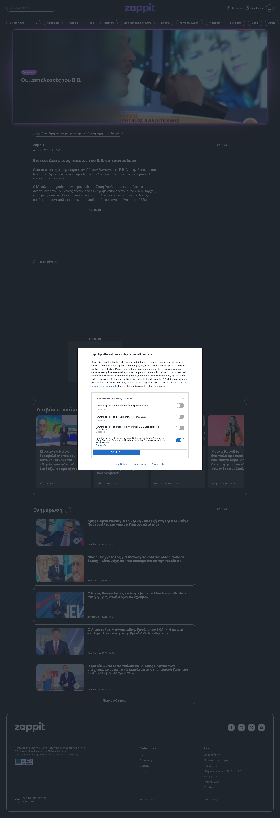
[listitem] (140, 398)
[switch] (180, 405)
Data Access (140, 464)
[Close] (196, 354)
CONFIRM (117, 452)
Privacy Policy (158, 464)
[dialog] (140, 409)
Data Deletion (122, 464)
